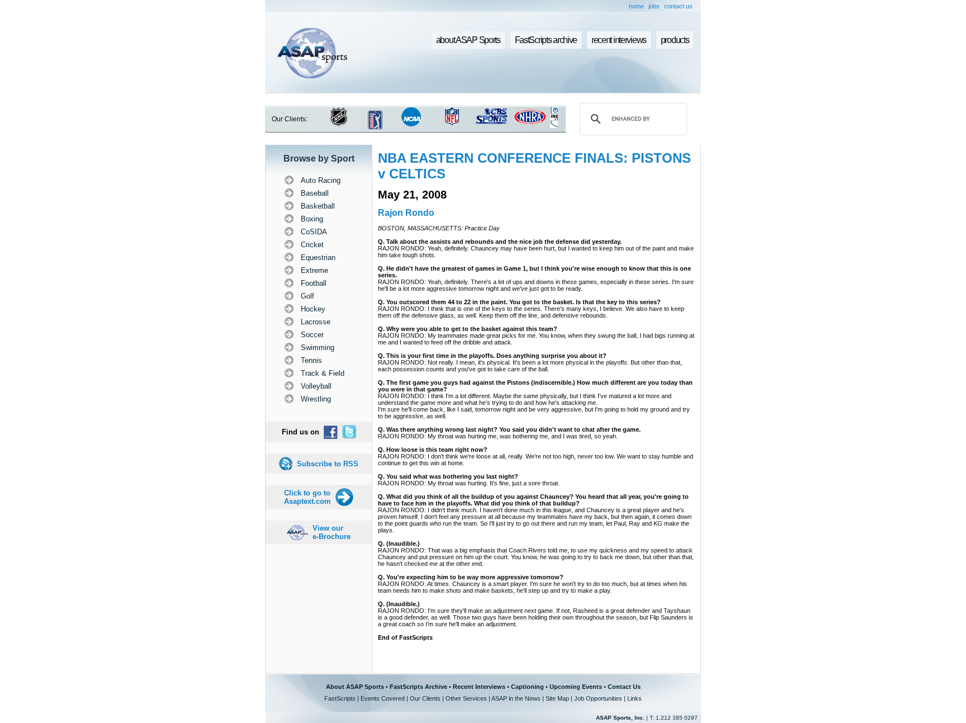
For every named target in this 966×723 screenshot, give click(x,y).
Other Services (466, 698)
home (636, 6)
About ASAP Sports (355, 686)
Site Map (557, 698)
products (675, 40)
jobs (654, 6)
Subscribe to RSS (327, 464)
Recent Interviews (479, 686)
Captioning (527, 686)
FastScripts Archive (418, 686)
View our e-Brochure (331, 532)
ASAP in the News (516, 698)
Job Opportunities (598, 698)
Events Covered (383, 698)
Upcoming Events (576, 686)
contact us (678, 6)
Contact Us (624, 686)
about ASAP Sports (468, 40)
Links (634, 698)
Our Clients (425, 698)
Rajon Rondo (406, 213)
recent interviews (618, 40)
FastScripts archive (546, 40)
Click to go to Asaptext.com (307, 497)
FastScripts (340, 698)
